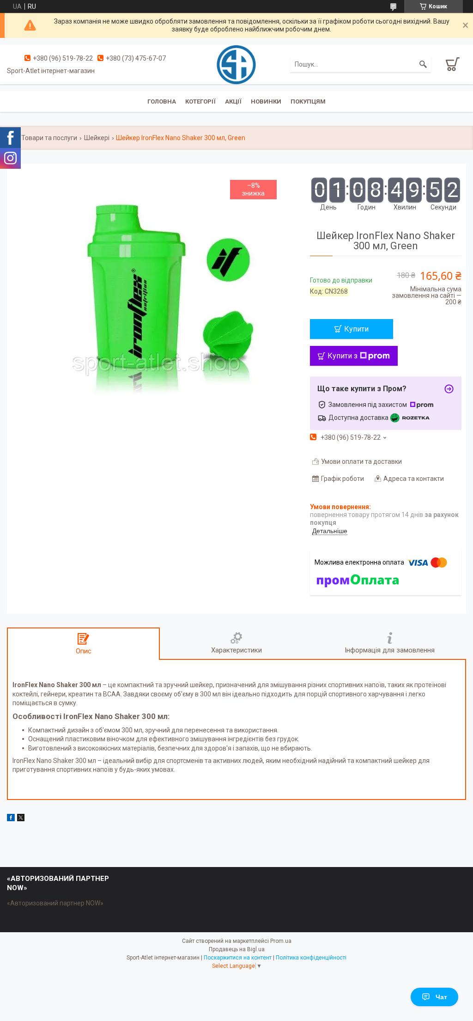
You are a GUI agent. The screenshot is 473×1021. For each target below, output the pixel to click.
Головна (161, 101)
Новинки (266, 101)
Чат (441, 997)
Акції (233, 101)
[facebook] (11, 819)
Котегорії (200, 101)
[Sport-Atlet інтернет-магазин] (236, 64)
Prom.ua (280, 941)
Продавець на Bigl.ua (237, 949)
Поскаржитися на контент (238, 957)
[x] (20, 819)
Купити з (342, 355)
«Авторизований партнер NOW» (55, 903)
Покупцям (308, 101)
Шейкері (96, 137)
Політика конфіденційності (311, 957)
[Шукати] (423, 64)
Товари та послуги (49, 137)
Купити (356, 329)
